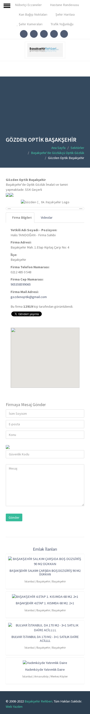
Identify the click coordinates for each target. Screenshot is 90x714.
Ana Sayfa (58, 148)
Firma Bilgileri (21, 217)
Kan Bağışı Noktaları (32, 14)
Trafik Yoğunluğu (61, 24)
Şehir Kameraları (30, 24)
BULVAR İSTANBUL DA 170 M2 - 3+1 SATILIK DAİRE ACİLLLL (45, 639)
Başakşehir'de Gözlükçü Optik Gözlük (57, 153)
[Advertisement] (45, 110)
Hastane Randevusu (64, 5)
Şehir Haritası (65, 14)
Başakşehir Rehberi (38, 701)
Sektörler (77, 148)
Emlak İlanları (45, 549)
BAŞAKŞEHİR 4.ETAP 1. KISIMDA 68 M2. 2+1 (45, 603)
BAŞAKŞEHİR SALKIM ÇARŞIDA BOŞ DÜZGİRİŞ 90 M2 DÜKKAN (45, 572)
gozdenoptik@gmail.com (29, 297)
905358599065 (21, 284)
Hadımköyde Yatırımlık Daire (45, 669)
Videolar (46, 217)
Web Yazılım (14, 706)
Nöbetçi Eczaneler (28, 5)
